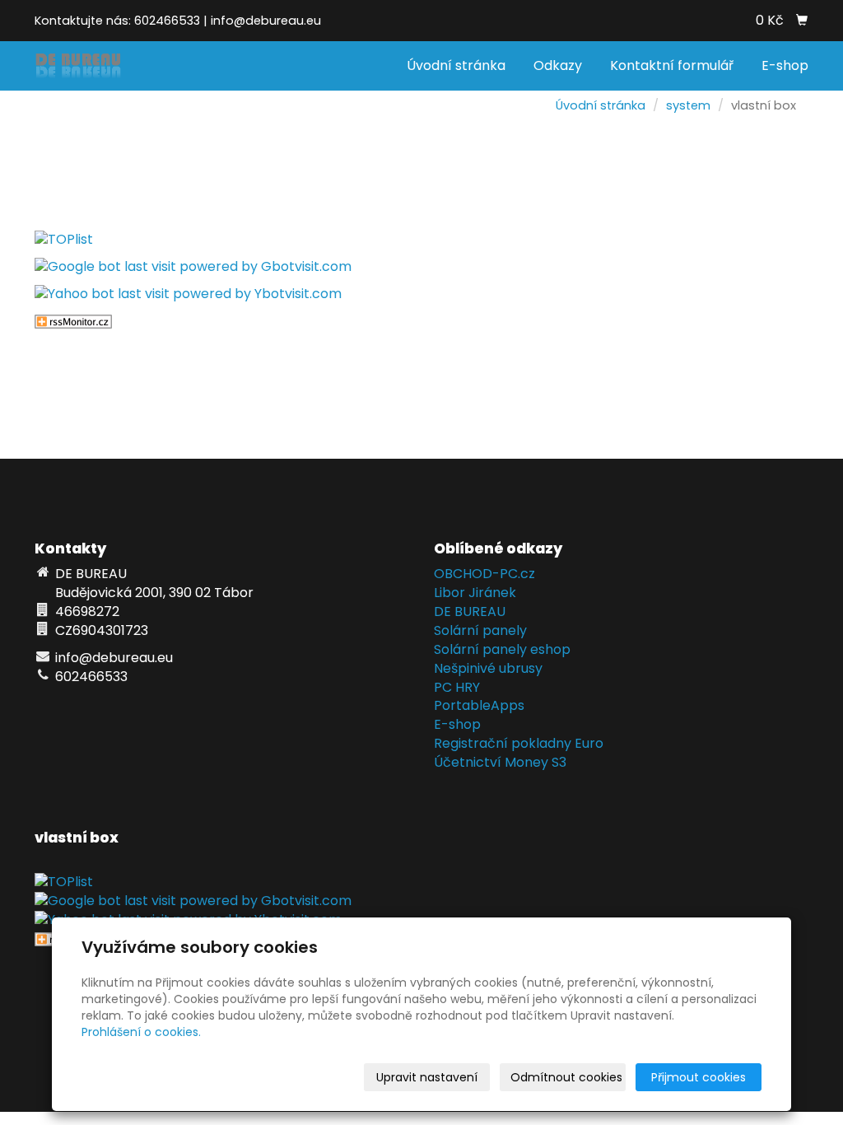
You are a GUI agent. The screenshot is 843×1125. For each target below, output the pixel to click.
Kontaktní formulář (672, 65)
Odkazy (557, 65)
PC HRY (457, 687)
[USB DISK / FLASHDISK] (78, 64)
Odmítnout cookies (566, 1077)
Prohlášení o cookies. (141, 1032)
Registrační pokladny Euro (518, 743)
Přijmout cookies (698, 1077)
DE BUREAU (469, 611)
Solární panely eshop (502, 649)
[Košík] (801, 21)
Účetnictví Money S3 (500, 762)
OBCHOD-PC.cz (484, 573)
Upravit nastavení (426, 1077)
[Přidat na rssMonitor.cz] (73, 320)
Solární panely (480, 630)
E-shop (784, 65)
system (688, 105)
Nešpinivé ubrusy (488, 668)
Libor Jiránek (475, 592)
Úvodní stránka (456, 65)
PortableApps (479, 705)
